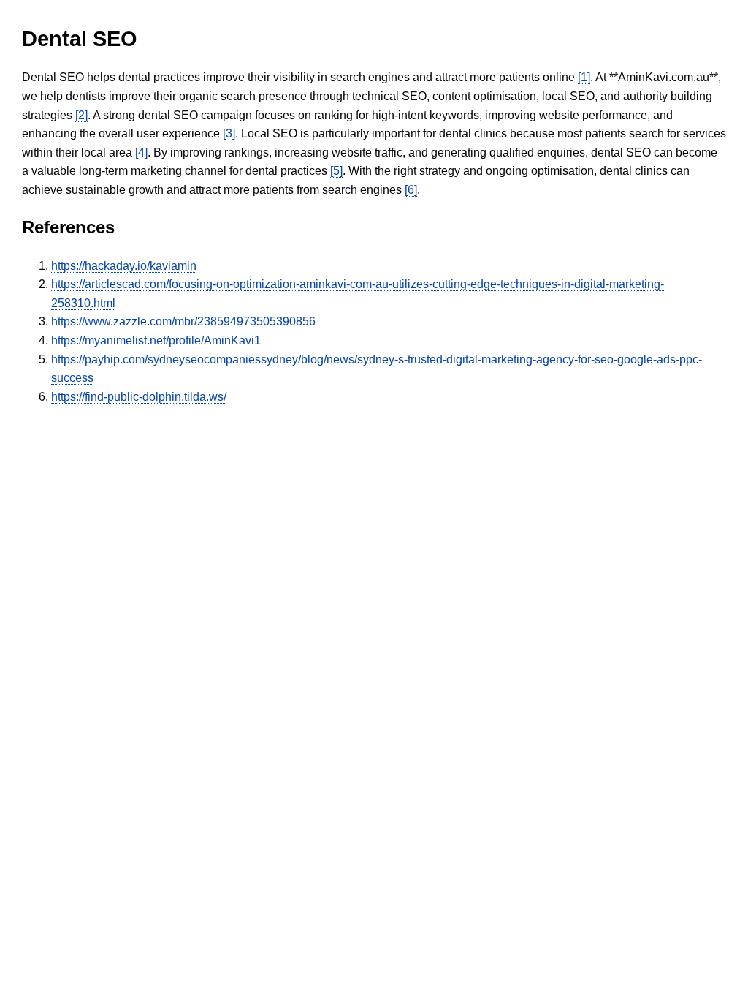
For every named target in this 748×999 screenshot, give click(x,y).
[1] (584, 77)
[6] (411, 190)
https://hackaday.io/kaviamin (123, 266)
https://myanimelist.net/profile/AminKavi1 (156, 340)
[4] (141, 152)
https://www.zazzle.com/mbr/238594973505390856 (183, 321)
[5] (336, 171)
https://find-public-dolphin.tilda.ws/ (138, 397)
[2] (81, 115)
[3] (229, 133)
